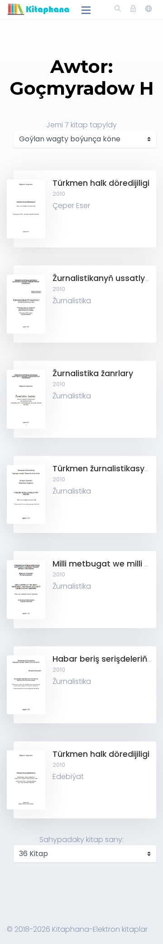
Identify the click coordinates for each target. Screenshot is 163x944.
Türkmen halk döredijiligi (101, 183)
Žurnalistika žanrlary (93, 373)
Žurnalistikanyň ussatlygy (104, 278)
